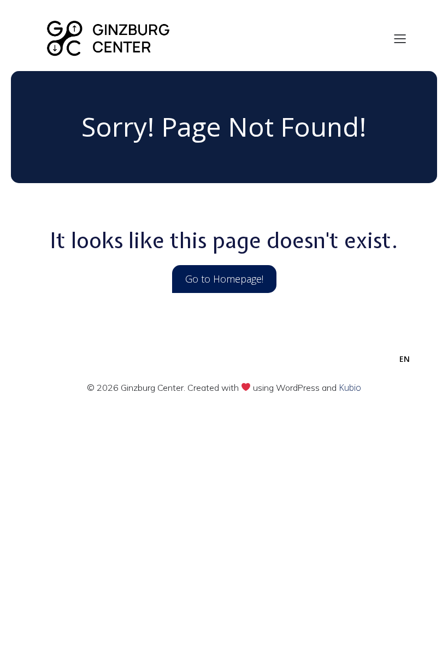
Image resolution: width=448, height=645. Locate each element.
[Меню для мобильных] (400, 38)
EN (404, 359)
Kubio (350, 388)
